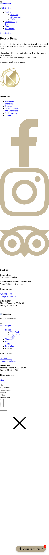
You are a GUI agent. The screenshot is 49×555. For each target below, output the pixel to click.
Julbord (8, 115)
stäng (2, 380)
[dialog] (24, 346)
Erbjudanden (15, 17)
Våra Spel (14, 332)
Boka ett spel (5, 325)
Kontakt (7, 33)
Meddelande (5, 397)
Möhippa (9, 104)
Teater (7, 26)
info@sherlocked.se (8, 296)
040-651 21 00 (6, 294)
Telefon (3, 392)
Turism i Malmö (11, 108)
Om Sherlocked (11, 111)
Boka (2, 33)
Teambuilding (11, 21)
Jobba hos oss (11, 113)
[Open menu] (1, 1)
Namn (2, 382)
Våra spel (14, 14)
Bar (6, 24)
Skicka (3, 409)
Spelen (8, 12)
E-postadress (5, 387)
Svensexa (9, 106)
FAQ (12, 19)
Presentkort (10, 28)
